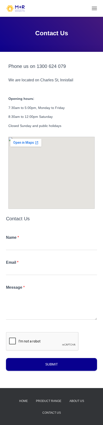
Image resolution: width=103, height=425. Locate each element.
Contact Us (51, 412)
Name (12, 237)
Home (23, 401)
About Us (76, 401)
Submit (51, 364)
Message (15, 287)
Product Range (48, 401)
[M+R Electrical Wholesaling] (17, 8)
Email (12, 262)
